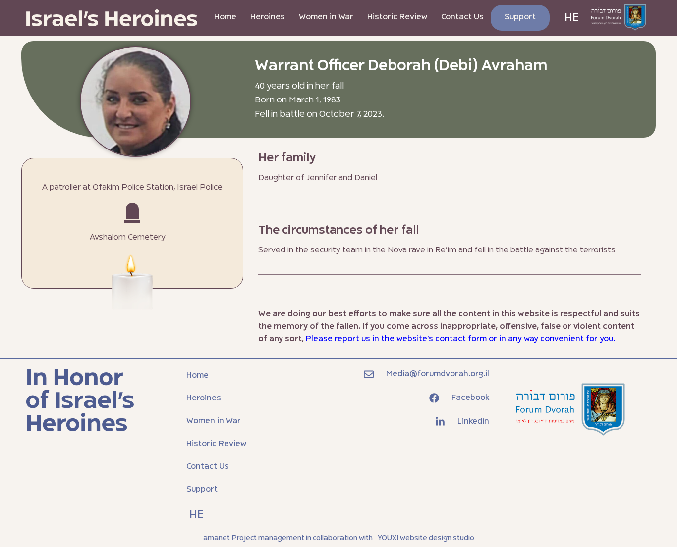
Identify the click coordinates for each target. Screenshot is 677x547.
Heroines (267, 17)
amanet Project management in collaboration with (288, 538)
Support (520, 17)
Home (225, 17)
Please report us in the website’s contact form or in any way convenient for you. (460, 339)
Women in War (326, 17)
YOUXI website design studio (426, 538)
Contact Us (462, 17)
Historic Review (397, 17)
